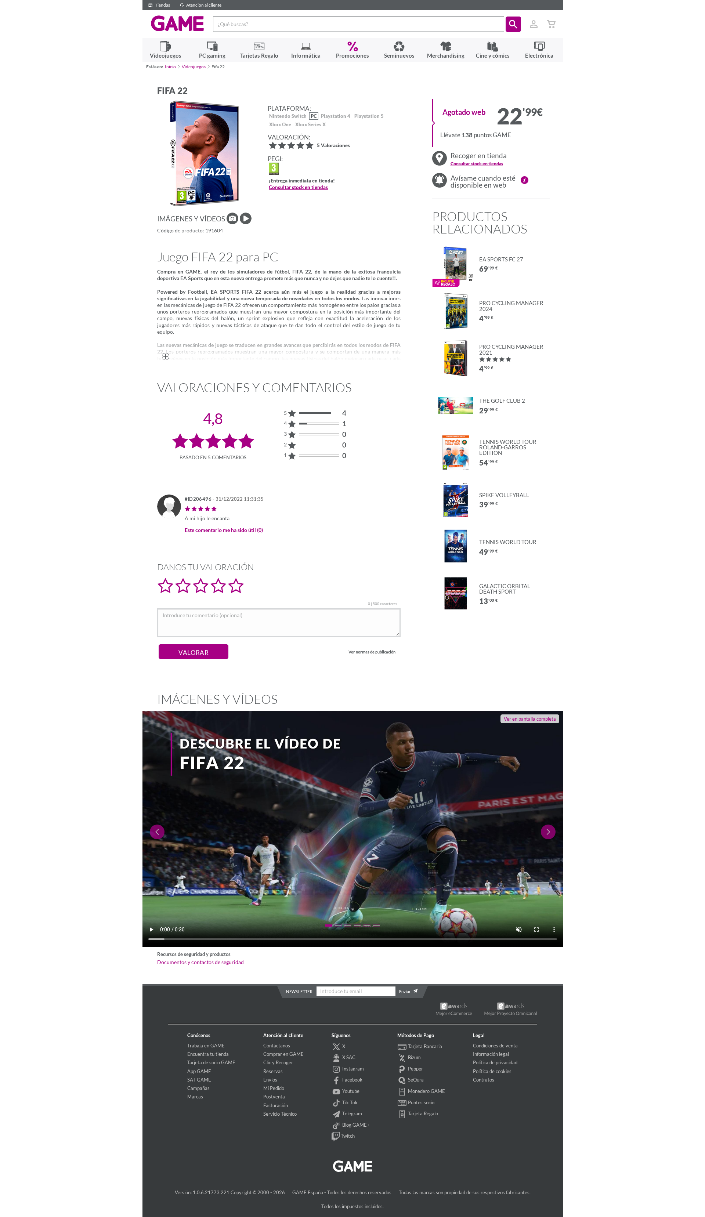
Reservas (273, 1071)
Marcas (195, 1097)
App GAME (199, 1071)
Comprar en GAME (283, 1054)
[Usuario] (534, 24)
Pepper (415, 1069)
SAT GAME (199, 1080)
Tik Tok (349, 1102)
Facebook (351, 1080)
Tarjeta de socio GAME (211, 1062)
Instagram (352, 1069)
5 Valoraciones (333, 146)
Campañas (198, 1088)
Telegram (351, 1113)
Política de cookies (492, 1071)
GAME (178, 23)
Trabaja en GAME (206, 1045)
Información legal (491, 1054)
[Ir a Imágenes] (232, 218)
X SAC (348, 1057)
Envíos (270, 1080)
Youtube (350, 1091)
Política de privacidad (495, 1062)
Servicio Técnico (280, 1114)
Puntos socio (420, 1102)
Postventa (274, 1097)
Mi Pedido (273, 1088)
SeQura (415, 1080)
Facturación (275, 1105)
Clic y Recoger (278, 1062)
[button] (513, 24)
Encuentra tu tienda (208, 1054)
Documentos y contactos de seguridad (200, 962)
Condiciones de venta (495, 1045)
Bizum (414, 1057)
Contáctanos (276, 1045)
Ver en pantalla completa (530, 719)
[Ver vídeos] (246, 218)
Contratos (483, 1080)
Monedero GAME (426, 1091)
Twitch (347, 1136)
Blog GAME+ (355, 1125)
